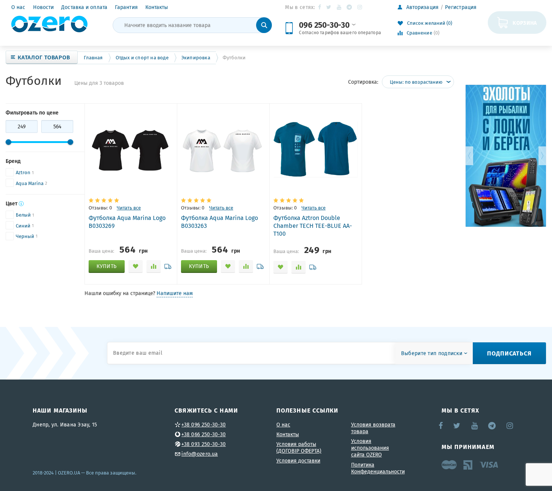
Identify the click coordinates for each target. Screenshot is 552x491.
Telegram (350, 7)
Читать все (129, 207)
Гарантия (126, 7)
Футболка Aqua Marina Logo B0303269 (127, 221)
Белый (23, 214)
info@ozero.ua (199, 454)
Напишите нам (175, 293)
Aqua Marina (30, 183)
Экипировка (195, 57)
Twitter (329, 7)
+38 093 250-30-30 (203, 444)
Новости (43, 7)
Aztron (23, 172)
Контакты (156, 7)
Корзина (525, 22)
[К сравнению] (153, 266)
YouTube (339, 7)
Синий (23, 225)
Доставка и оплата (84, 7)
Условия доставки (298, 460)
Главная (93, 57)
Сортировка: (363, 82)
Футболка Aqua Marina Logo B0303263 (219, 221)
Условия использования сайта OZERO (370, 447)
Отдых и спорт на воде (142, 57)
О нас (18, 7)
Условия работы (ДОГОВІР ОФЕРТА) (298, 447)
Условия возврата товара (373, 428)
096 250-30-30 (324, 25)
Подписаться (509, 353)
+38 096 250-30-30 (203, 424)
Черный (25, 236)
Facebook (320, 7)
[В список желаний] (135, 266)
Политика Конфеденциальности (378, 468)
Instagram (360, 7)
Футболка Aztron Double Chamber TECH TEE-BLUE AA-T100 (312, 225)
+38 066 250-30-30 (203, 434)
